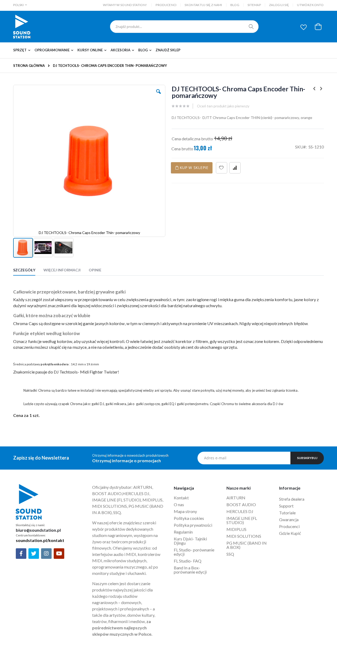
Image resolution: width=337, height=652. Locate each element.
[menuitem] (23, 50)
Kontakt (181, 497)
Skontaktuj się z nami (203, 5)
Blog (234, 5)
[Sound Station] (21, 26)
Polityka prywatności (193, 524)
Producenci (166, 5)
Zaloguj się (279, 5)
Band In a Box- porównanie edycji (190, 569)
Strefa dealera (291, 498)
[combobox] (184, 26)
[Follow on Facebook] (21, 553)
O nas (179, 504)
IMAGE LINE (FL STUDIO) (241, 520)
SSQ (230, 553)
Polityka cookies (189, 518)
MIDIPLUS (236, 529)
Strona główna (29, 65)
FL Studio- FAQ (187, 560)
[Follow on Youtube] (59, 553)
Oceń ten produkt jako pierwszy (223, 106)
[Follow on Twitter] (33, 553)
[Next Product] (321, 88)
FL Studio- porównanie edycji (194, 551)
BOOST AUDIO (241, 504)
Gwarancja (289, 519)
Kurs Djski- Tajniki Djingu (190, 540)
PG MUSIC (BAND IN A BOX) (246, 545)
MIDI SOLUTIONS (243, 536)
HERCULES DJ (240, 511)
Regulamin (183, 531)
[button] (303, 27)
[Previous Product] (314, 88)
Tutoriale (287, 512)
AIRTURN (235, 497)
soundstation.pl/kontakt (40, 540)
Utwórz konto (310, 5)
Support (286, 505)
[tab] (28, 270)
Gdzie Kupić (290, 533)
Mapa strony (185, 511)
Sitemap (254, 5)
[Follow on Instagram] (46, 553)
